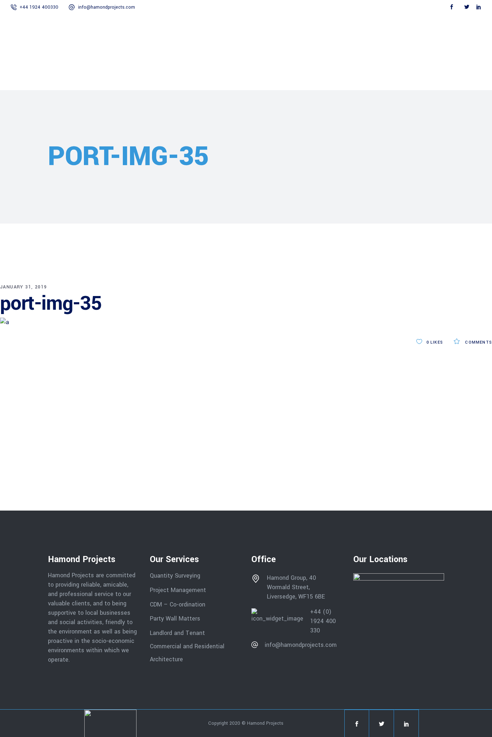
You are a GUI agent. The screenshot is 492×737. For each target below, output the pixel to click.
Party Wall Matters (175, 618)
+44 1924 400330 (38, 7)
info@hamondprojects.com (106, 7)
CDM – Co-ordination (177, 604)
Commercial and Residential (187, 646)
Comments (478, 342)
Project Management (178, 590)
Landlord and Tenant (177, 633)
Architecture (167, 659)
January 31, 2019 (23, 287)
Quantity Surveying (175, 575)
